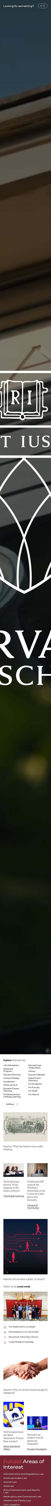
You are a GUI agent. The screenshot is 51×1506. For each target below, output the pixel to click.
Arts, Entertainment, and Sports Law (21, 1491)
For (35, 1084)
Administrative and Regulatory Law (23, 1474)
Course (11, 1078)
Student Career (11, 1089)
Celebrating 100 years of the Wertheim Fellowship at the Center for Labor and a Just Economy (36, 1190)
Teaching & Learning (13, 1196)
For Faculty (34, 1087)
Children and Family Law (17, 1500)
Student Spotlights (37, 1449)
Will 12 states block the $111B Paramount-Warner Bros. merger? (13, 1437)
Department (34, 1079)
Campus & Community (33, 1206)
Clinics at (10, 1085)
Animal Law (10, 1482)
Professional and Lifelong (12, 1095)
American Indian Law (15, 1478)
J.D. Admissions (11, 1065)
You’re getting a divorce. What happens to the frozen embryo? (11, 1186)
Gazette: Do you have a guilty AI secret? (24, 1279)
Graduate (8, 1070)
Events (36, 1075)
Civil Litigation (11, 1504)
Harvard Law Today (34, 1066)
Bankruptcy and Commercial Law (22, 1496)
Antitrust (8, 1486)
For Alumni (33, 1094)
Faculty (12, 1075)
